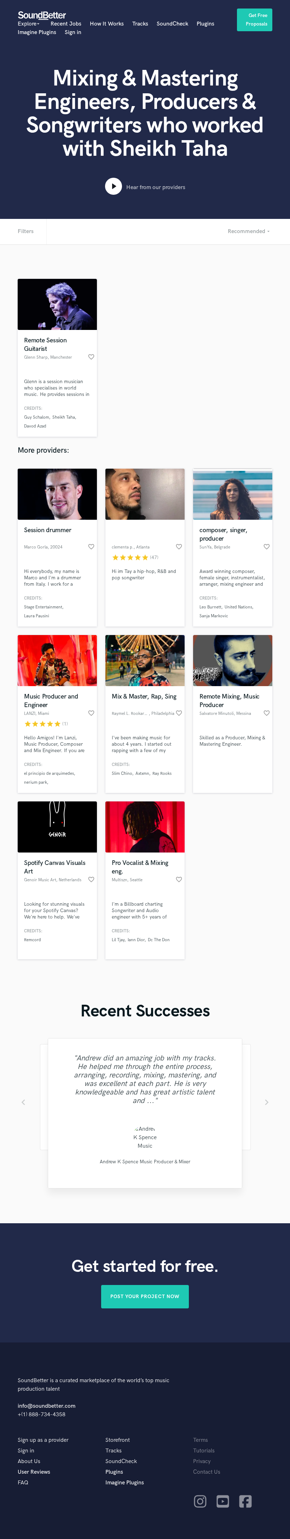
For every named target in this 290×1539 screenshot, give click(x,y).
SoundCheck (172, 24)
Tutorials (204, 1450)
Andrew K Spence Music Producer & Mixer (145, 1162)
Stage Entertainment (43, 607)
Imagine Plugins (37, 32)
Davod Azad (35, 426)
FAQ (23, 1482)
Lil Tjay (118, 940)
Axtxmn (142, 773)
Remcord (32, 940)
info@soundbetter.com (46, 1406)
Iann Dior (136, 940)
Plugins (205, 24)
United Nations (238, 607)
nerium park (35, 782)
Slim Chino (122, 773)
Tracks (140, 24)
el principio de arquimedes (49, 773)
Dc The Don (159, 940)
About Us (29, 1461)
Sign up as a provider (43, 1440)
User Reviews (34, 1472)
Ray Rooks (162, 773)
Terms (200, 1440)
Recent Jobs (66, 24)
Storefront (117, 1440)
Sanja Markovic (213, 616)
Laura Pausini (36, 616)
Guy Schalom (36, 417)
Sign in (73, 32)
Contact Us (206, 1472)
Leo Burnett (210, 607)
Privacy (202, 1461)
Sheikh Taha (63, 417)
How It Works (107, 24)
